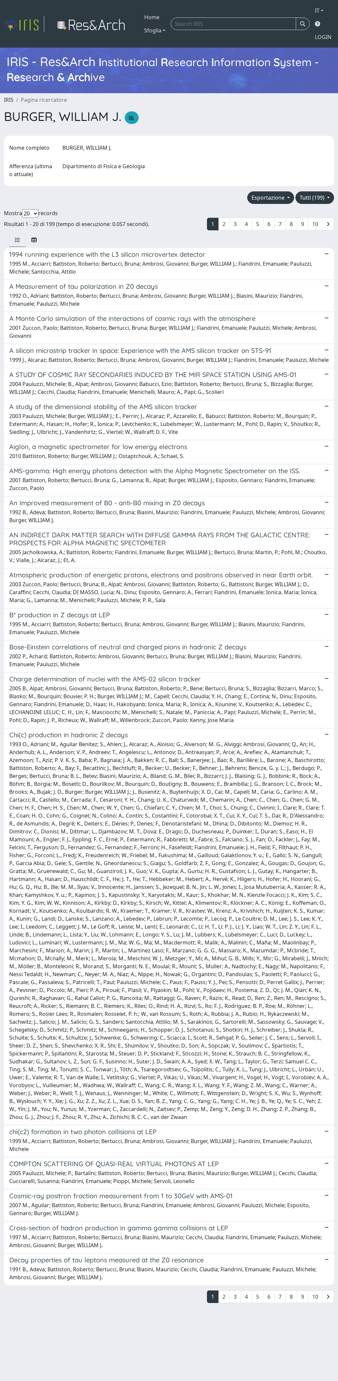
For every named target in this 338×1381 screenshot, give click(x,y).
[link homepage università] (93, 24)
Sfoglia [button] (152, 30)
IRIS (9, 99)
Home (151, 17)
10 (315, 224)
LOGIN (323, 37)
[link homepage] (24, 24)
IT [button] (317, 10)
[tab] (17, 240)
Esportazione (269, 197)
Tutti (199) (313, 197)
